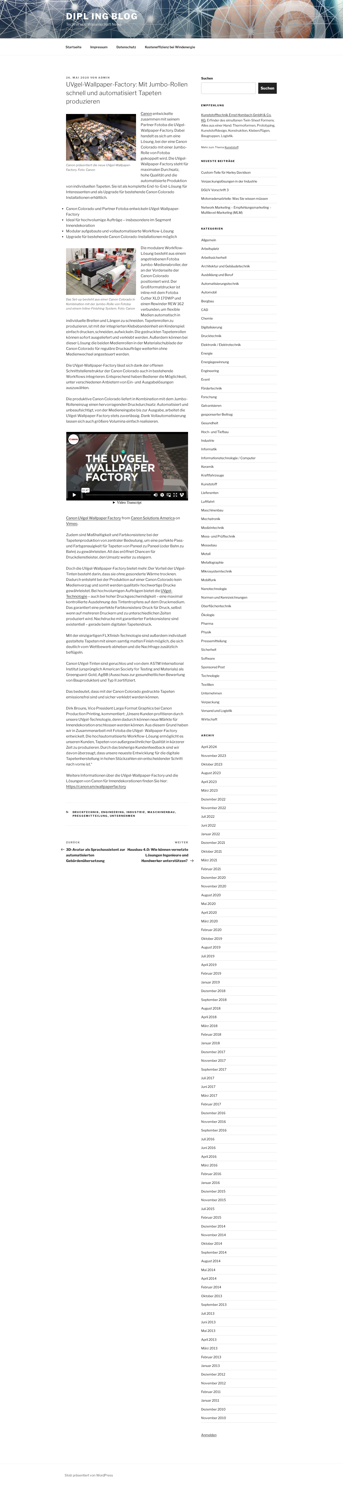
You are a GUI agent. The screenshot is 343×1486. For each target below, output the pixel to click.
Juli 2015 (207, 1209)
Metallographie (212, 562)
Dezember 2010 (213, 1409)
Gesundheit (209, 423)
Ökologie (207, 615)
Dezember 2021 (213, 843)
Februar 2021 (211, 869)
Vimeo (71, 523)
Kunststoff (231, 147)
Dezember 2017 (213, 1052)
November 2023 (213, 756)
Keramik (207, 467)
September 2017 (213, 1069)
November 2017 (213, 1060)
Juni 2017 (208, 1087)
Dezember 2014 (213, 1226)
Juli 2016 (207, 1139)
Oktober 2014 (211, 1243)
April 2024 (209, 747)
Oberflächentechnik (216, 606)
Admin (104, 77)
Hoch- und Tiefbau (215, 432)
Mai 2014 (208, 1270)
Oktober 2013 (211, 1296)
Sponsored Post (213, 667)
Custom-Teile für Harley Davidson (226, 172)
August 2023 (211, 773)
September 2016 (214, 1130)
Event (205, 379)
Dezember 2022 (213, 799)
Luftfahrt (207, 501)
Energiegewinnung (215, 362)
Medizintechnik (212, 528)
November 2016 (213, 1122)
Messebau (209, 545)
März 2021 (209, 860)
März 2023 (209, 790)
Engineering (112, 812)
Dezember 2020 (213, 877)
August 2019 (210, 947)
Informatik (209, 449)
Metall (205, 554)
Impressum (99, 47)
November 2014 (213, 1235)
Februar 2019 (211, 973)
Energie (207, 353)
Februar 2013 (211, 1357)
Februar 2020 (211, 930)
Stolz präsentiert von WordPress (89, 1475)
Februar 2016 (211, 1174)
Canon (146, 113)
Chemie (207, 318)
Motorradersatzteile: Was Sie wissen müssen (234, 198)
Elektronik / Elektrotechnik (221, 345)
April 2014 (209, 1278)
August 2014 (210, 1261)
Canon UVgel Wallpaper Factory (93, 518)
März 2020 (209, 921)
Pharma (207, 623)
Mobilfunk (208, 580)
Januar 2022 (210, 834)
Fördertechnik (211, 388)
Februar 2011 (211, 1392)
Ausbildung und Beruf (217, 275)
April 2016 (209, 1156)
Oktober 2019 (211, 939)
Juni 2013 (208, 1322)
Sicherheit (208, 650)
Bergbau (207, 301)
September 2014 (214, 1252)
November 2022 (213, 808)
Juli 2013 (207, 1313)
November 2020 (213, 886)
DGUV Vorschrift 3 (215, 190)
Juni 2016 (208, 1148)
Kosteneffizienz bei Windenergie (170, 47)
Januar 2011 (210, 1400)
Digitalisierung (211, 327)
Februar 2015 (211, 1217)
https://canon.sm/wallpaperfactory (96, 786)
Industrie (135, 812)
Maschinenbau (161, 812)
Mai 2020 (208, 904)
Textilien (207, 684)
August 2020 (211, 895)
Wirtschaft (209, 719)
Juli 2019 (207, 956)
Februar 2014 (211, 1287)
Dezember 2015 (213, 1191)
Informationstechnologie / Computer (228, 458)
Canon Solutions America (153, 518)
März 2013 (209, 1348)
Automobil (209, 292)
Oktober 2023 (211, 764)
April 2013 (209, 1339)
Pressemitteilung (90, 815)
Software (208, 658)
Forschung (209, 397)
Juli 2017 (207, 1078)
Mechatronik (210, 519)
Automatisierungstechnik (220, 284)
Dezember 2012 (213, 1374)
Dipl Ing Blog (102, 16)
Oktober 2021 (211, 851)
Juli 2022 (207, 816)
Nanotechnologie (214, 589)
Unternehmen (123, 815)
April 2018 (209, 1017)
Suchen (207, 78)
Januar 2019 (210, 982)
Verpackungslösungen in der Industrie (229, 181)
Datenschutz (126, 47)
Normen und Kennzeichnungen (224, 597)
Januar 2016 (210, 1183)
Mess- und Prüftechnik (218, 536)
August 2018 (210, 1008)
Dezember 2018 (213, 991)
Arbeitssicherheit (214, 257)
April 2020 (209, 912)
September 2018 (214, 1000)
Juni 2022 (208, 825)
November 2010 (213, 1418)
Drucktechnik (86, 812)
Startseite (73, 47)
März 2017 (209, 1095)
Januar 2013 (210, 1366)
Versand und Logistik (216, 711)
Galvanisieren (211, 405)
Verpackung (210, 702)
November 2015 (213, 1200)
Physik (206, 632)
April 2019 (209, 965)
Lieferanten (209, 493)
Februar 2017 (211, 1104)
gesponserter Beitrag (217, 414)
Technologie (210, 676)
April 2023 (209, 782)
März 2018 (209, 1026)
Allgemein (208, 240)
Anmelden (209, 1435)
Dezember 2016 (213, 1113)
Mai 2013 (208, 1331)
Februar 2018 (211, 1034)
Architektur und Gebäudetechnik (225, 266)
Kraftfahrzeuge (212, 475)
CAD (204, 310)
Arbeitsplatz (210, 249)
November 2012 (213, 1383)
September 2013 (214, 1305)
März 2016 (209, 1165)
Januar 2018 (210, 1043)
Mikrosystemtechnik (216, 571)
